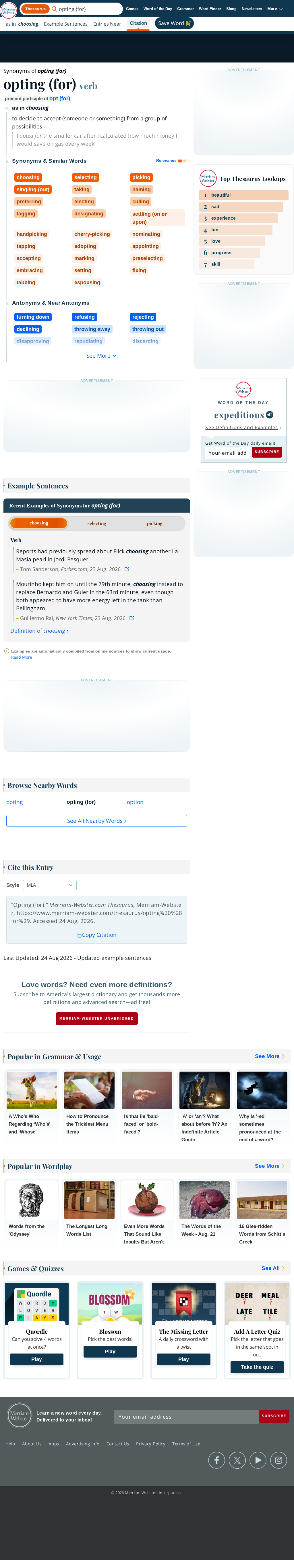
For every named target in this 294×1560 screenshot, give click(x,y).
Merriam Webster (19, 1415)
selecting (97, 523)
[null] (269, 414)
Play (36, 1359)
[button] (275, 9)
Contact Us (119, 1444)
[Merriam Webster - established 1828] (8, 8)
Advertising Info (83, 1444)
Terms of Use (186, 1444)
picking (155, 523)
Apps (55, 1444)
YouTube (257, 1460)
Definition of (37, 630)
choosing (39, 523)
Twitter (237, 1460)
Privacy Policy (151, 1444)
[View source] (127, 569)
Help (11, 1444)
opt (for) (59, 98)
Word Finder (210, 9)
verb (88, 85)
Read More (21, 657)
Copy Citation (99, 935)
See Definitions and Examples (241, 427)
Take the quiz (257, 1367)
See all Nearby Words (95, 820)
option (135, 802)
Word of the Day (158, 9)
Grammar (185, 9)
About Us (32, 1444)
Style (13, 885)
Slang (231, 9)
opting (14, 802)
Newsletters (252, 9)
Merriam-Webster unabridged (96, 1019)
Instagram (278, 1460)
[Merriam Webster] (243, 389)
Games (132, 9)
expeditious (239, 414)
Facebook (216, 1460)
